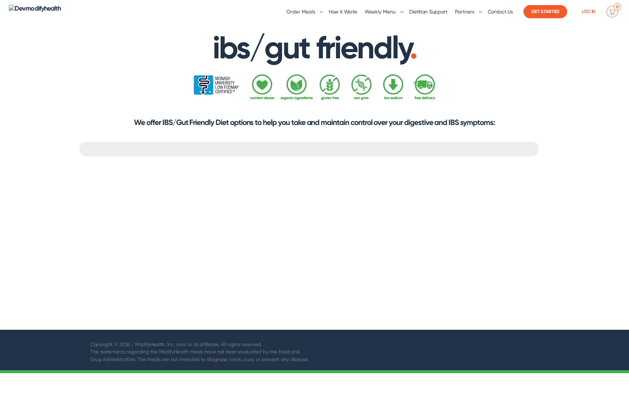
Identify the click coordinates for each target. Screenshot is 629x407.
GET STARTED (545, 11)
